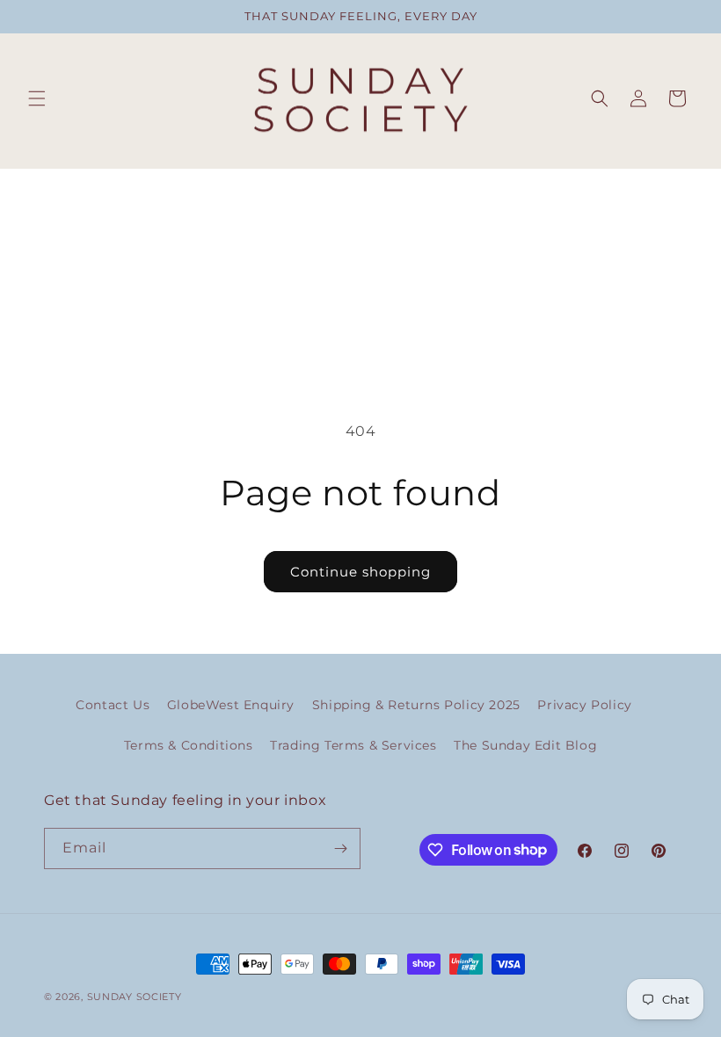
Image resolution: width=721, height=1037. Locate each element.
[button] (37, 98)
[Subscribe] (340, 848)
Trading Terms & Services (353, 745)
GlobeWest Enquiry (231, 705)
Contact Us (112, 705)
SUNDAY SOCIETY (134, 996)
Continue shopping (360, 571)
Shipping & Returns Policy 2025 (416, 705)
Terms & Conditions (188, 745)
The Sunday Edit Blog (525, 745)
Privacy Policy (584, 705)
